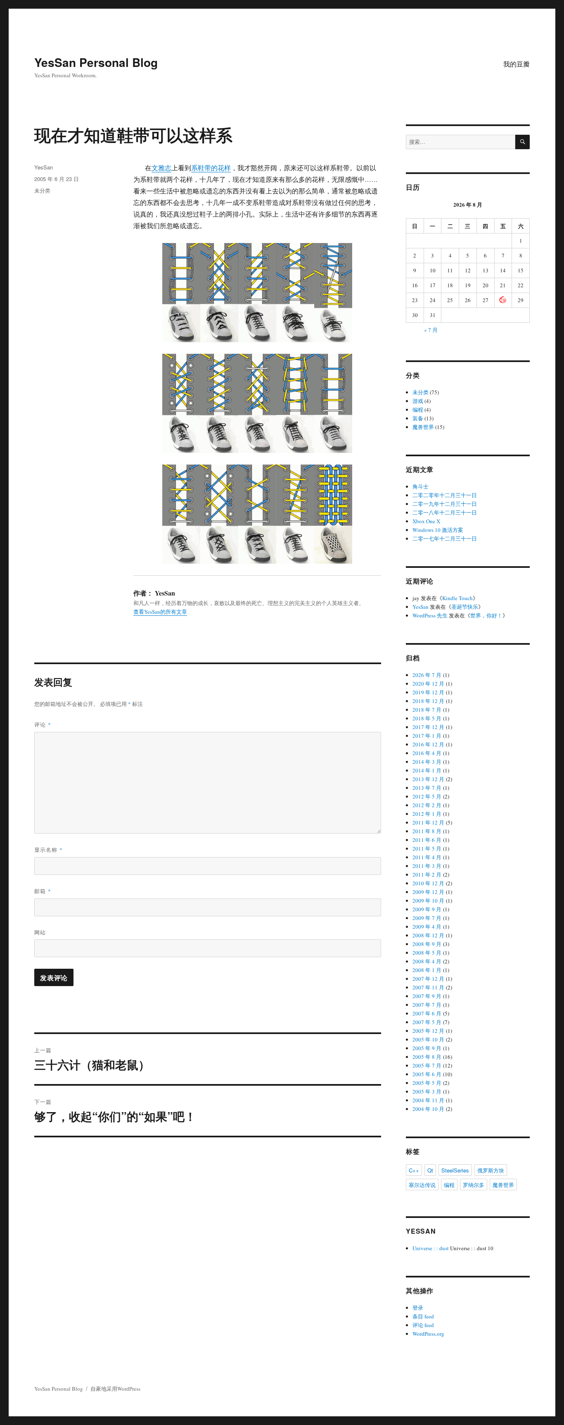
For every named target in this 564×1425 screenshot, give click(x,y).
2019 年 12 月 (428, 692)
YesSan (43, 167)
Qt (430, 1170)
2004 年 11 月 (428, 1100)
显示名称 (48, 849)
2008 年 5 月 (426, 952)
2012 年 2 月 (426, 805)
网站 (40, 932)
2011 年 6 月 (426, 840)
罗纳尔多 (473, 1185)
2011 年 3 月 (426, 866)
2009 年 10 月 (428, 900)
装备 (417, 418)
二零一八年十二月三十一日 (444, 512)
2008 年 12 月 (428, 935)
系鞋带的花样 (211, 167)
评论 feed (423, 1325)
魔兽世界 (423, 427)
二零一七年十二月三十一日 (444, 538)
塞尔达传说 (422, 1185)
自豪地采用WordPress (115, 1388)
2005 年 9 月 (426, 1048)
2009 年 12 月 (428, 892)
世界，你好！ (486, 615)
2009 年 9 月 (426, 909)
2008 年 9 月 (426, 944)
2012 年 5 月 (426, 796)
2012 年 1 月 (426, 813)
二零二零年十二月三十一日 (444, 495)
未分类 (42, 190)
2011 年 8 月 (426, 831)
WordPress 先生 (430, 615)
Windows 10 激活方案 (437, 530)
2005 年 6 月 (426, 1074)
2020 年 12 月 (428, 683)
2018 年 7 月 (426, 709)
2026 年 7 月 (426, 675)
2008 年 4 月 (426, 961)
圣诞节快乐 (464, 606)
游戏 (417, 401)
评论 (42, 724)
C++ (414, 1170)
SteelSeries (455, 1170)
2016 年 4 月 (426, 753)
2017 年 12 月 (428, 727)
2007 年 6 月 (426, 1013)
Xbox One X (426, 521)
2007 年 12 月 (428, 978)
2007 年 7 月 (426, 1004)
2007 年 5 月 (426, 1022)
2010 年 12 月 (428, 883)
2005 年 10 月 (428, 1039)
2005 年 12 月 (428, 1030)
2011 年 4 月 (426, 857)
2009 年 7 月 (426, 918)
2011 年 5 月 (426, 848)
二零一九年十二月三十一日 (444, 504)
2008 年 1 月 (426, 970)
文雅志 (161, 167)
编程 (417, 409)
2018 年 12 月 (428, 701)
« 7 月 (431, 330)
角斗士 (420, 486)
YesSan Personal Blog (96, 62)
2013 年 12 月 (428, 779)
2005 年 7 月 (426, 1065)
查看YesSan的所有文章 (160, 611)
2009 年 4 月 (426, 926)
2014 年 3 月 (426, 761)
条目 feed (423, 1316)
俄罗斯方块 (490, 1170)
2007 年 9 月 (426, 996)
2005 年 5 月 (426, 1083)
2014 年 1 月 (426, 770)
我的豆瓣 (516, 64)
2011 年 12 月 (428, 822)
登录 (417, 1307)
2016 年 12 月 (428, 744)
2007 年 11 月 (428, 987)
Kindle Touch (457, 598)
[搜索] (522, 142)
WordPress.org (428, 1333)
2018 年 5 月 (426, 718)
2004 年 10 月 (428, 1109)
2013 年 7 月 (426, 787)
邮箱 (42, 891)
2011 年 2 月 (426, 874)
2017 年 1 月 (426, 735)
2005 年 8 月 (426, 1056)
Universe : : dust (430, 1248)
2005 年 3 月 (426, 1091)
